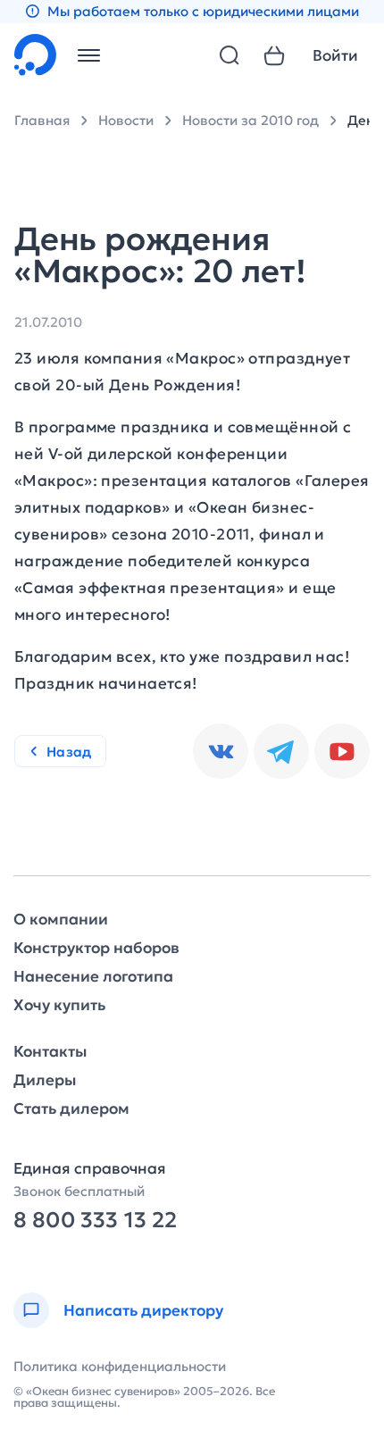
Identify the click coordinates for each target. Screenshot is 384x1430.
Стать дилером (71, 1108)
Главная (42, 120)
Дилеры (44, 1080)
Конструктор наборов (96, 948)
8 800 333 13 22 (95, 1220)
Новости (126, 120)
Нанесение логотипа (93, 976)
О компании (60, 919)
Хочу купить (59, 1005)
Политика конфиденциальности (119, 1366)
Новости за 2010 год (250, 120)
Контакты (50, 1051)
